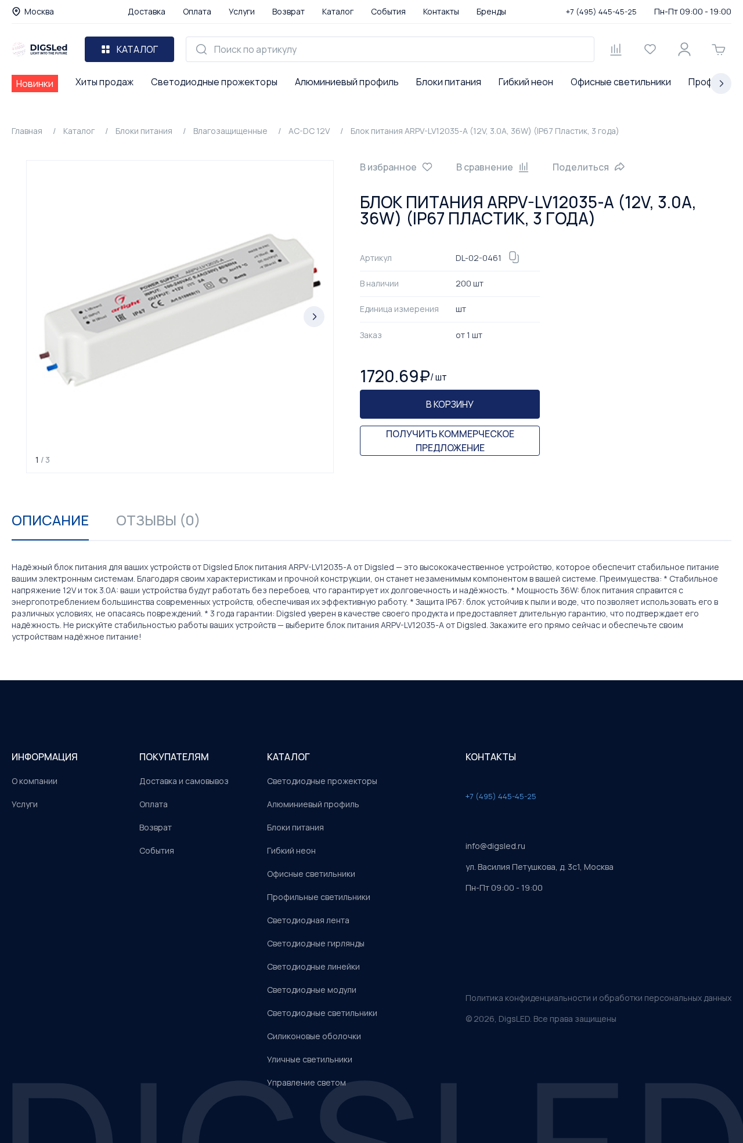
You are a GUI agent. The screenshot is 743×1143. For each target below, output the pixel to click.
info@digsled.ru (495, 845)
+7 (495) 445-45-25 (601, 11)
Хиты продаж (104, 81)
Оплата (197, 11)
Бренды (491, 11)
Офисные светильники (621, 81)
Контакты (441, 11)
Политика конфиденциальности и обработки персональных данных (598, 997)
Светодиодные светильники (322, 1012)
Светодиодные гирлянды (316, 943)
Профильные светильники (318, 896)
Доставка (146, 11)
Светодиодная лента (308, 920)
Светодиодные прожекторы (214, 81)
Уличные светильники (309, 1059)
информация (45, 756)
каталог (288, 756)
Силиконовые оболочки (314, 1036)
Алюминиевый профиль (347, 81)
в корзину (450, 404)
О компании (34, 780)
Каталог (338, 11)
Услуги (242, 11)
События (388, 11)
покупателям (174, 756)
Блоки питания (448, 81)
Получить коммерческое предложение (450, 440)
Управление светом (306, 1082)
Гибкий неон (526, 81)
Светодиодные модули (311, 989)
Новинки (34, 83)
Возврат (288, 11)
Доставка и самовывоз (184, 780)
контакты (491, 756)
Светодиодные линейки (313, 966)
